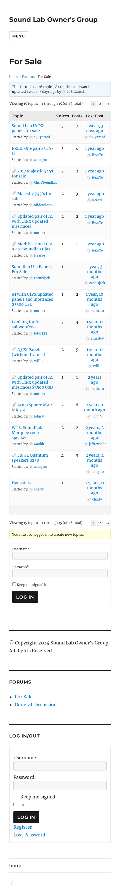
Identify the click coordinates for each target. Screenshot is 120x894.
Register (22, 827)
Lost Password (29, 835)
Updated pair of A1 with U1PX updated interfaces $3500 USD (32, 382)
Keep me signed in (32, 585)
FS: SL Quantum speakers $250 (30, 458)
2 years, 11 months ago (94, 487)
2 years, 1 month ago (94, 407)
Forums (28, 77)
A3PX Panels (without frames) (28, 352)
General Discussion (36, 704)
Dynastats (21, 482)
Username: (21, 549)
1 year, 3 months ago (94, 271)
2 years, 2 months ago (95, 432)
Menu (18, 36)
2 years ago (94, 380)
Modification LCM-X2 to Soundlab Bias (33, 246)
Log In (25, 597)
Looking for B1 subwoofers (26, 324)
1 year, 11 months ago (95, 327)
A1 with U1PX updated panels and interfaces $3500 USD (33, 299)
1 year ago (94, 148)
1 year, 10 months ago (94, 299)
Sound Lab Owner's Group (53, 19)
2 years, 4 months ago (95, 460)
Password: (20, 567)
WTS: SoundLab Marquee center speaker (27, 432)
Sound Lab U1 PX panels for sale (28, 128)
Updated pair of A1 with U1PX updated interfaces (32, 221)
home (14, 77)
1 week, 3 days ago (41, 91)
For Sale (24, 696)
